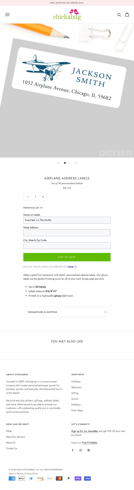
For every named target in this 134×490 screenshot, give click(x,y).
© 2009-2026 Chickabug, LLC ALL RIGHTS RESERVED (35, 469)
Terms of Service (16, 473)
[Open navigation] (7, 14)
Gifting (75, 393)
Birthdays (76, 404)
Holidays (75, 381)
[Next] (75, 163)
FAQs (9, 431)
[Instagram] (80, 450)
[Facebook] (72, 450)
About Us (11, 442)
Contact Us (11, 448)
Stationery (76, 387)
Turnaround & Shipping (42, 312)
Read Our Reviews (15, 437)
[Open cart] (127, 15)
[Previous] (58, 163)
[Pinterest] (88, 450)
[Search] (119, 14)
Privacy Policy (31, 473)
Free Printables (89, 442)
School (75, 399)
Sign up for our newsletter (84, 431)
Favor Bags (77, 410)
